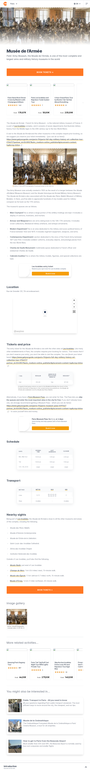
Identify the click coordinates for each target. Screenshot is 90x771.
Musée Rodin (15, 565)
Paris (14, 4)
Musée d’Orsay (16, 581)
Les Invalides (19, 126)
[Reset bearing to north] (74, 307)
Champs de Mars (17, 570)
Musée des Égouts (17, 576)
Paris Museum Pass (36, 397)
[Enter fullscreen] (74, 311)
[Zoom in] (74, 300)
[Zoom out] (74, 303)
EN (78, 4)
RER (66, 489)
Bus (52, 489)
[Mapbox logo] (19, 331)
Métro (38, 489)
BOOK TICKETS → (45, 72)
